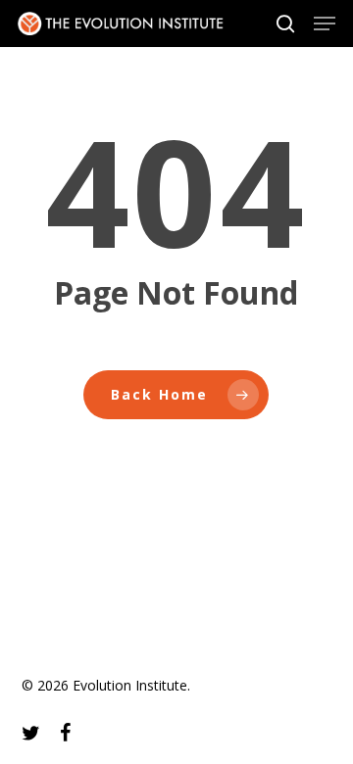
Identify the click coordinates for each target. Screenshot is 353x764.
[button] (324, 23)
